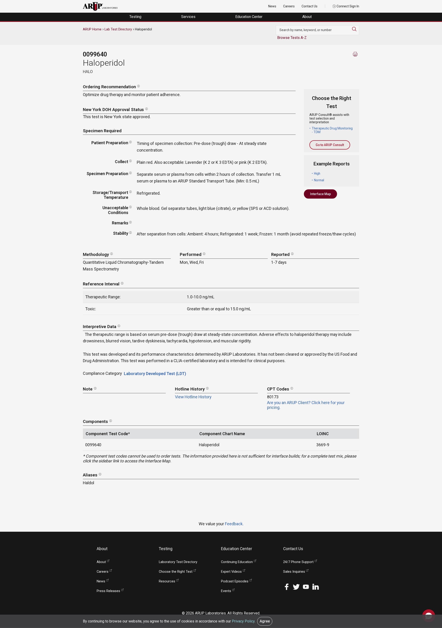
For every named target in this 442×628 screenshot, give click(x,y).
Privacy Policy (243, 621)
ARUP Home (92, 29)
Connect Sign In (347, 6)
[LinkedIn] (315, 586)
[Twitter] (296, 586)
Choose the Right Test (175, 572)
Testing (135, 17)
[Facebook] (286, 586)
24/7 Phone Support (298, 562)
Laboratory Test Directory (178, 562)
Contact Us (309, 6)
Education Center (249, 17)
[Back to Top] (428, 601)
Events (226, 591)
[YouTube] (305, 586)
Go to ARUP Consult (330, 145)
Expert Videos (231, 572)
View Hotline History (193, 396)
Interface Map (320, 194)
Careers (289, 6)
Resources (167, 581)
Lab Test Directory (118, 29)
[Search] (355, 29)
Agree (265, 621)
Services (188, 17)
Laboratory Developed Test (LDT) (155, 373)
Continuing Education (237, 562)
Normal (319, 180)
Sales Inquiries (294, 572)
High (317, 173)
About (307, 17)
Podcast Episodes (234, 581)
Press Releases (108, 591)
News (272, 6)
